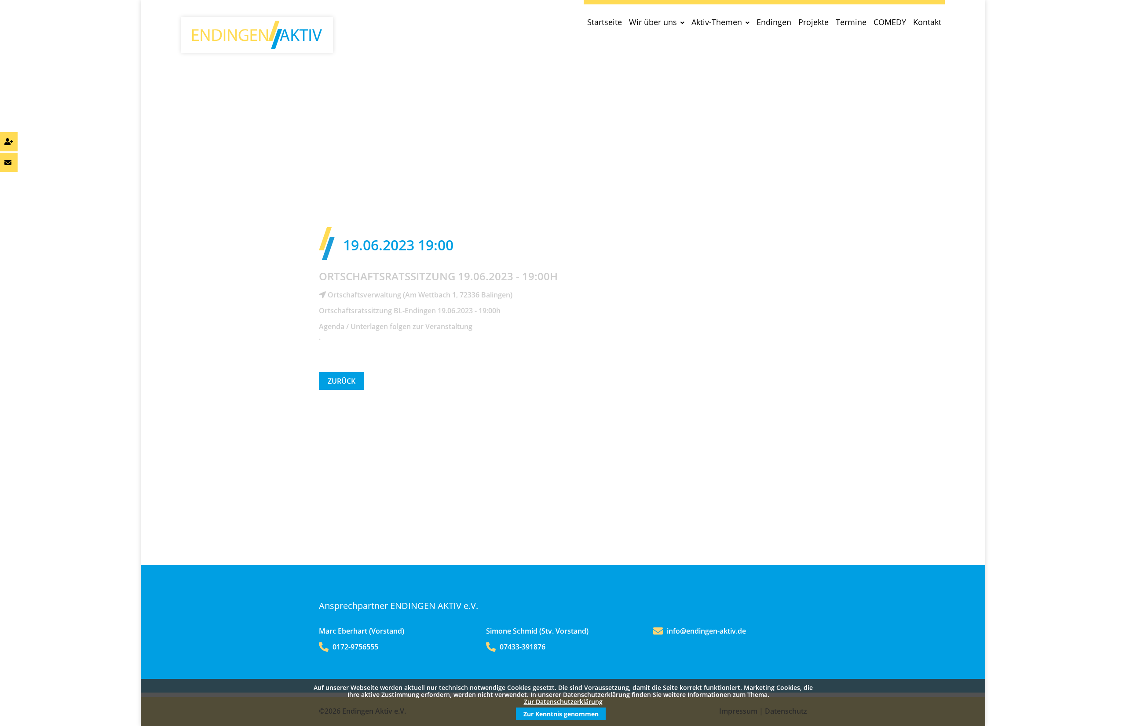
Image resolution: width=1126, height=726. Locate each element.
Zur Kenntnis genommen (561, 714)
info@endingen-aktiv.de (706, 631)
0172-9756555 (354, 647)
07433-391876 (521, 647)
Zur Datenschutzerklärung (563, 701)
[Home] (257, 46)
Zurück (341, 381)
